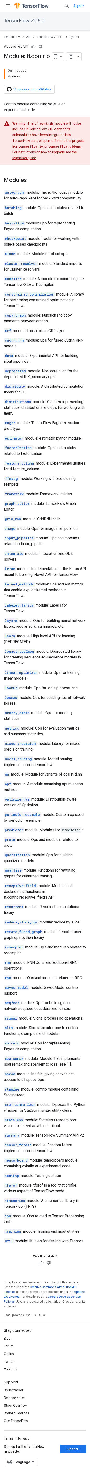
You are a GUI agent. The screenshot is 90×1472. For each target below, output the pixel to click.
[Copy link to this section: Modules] (31, 180)
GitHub (9, 1354)
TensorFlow (12, 37)
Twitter (9, 1361)
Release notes (14, 1398)
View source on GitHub (32, 89)
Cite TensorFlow (16, 1421)
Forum (9, 1346)
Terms (9, 1438)
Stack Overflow (15, 1405)
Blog (7, 1338)
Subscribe (74, 1449)
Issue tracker (13, 1390)
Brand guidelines (16, 1413)
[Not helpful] (40, 46)
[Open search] (67, 6)
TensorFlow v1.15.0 (24, 21)
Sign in (78, 6)
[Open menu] (7, 6)
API (28, 37)
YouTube (11, 1369)
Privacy (23, 1438)
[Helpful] (33, 46)
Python (74, 37)
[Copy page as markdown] (70, 57)
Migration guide (24, 158)
